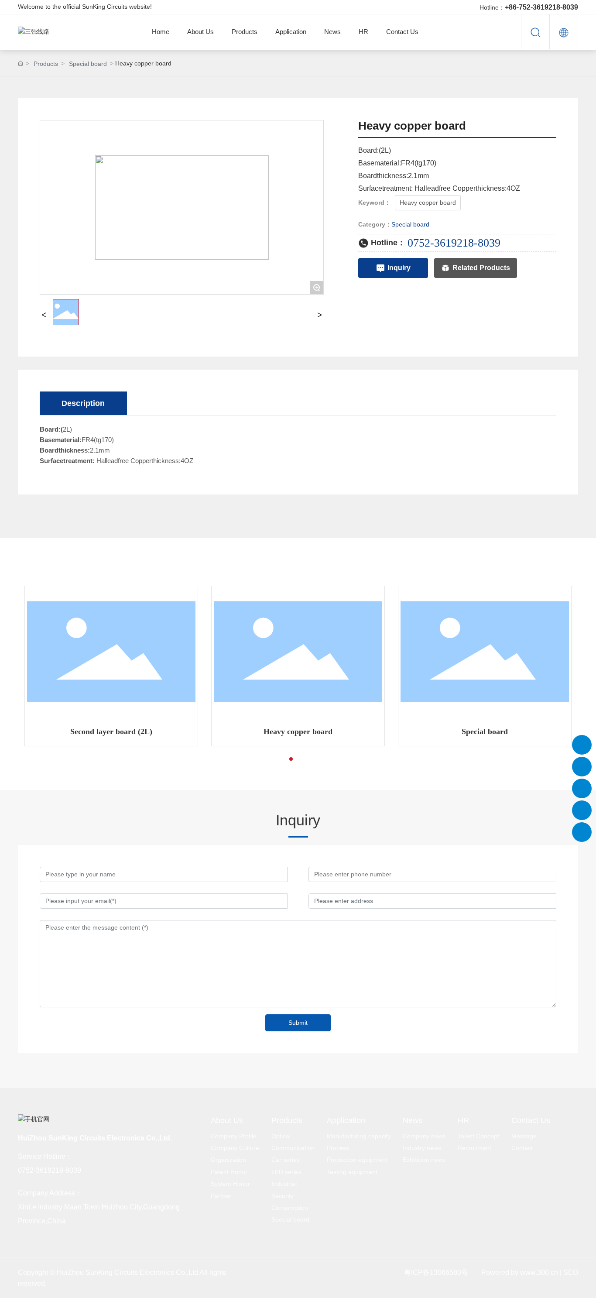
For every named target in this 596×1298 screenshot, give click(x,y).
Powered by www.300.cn (519, 1272)
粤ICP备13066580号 (436, 1272)
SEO (570, 1272)
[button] (277, 759)
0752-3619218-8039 (454, 243)
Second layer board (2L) (111, 731)
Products (46, 63)
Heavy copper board (298, 731)
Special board (88, 63)
